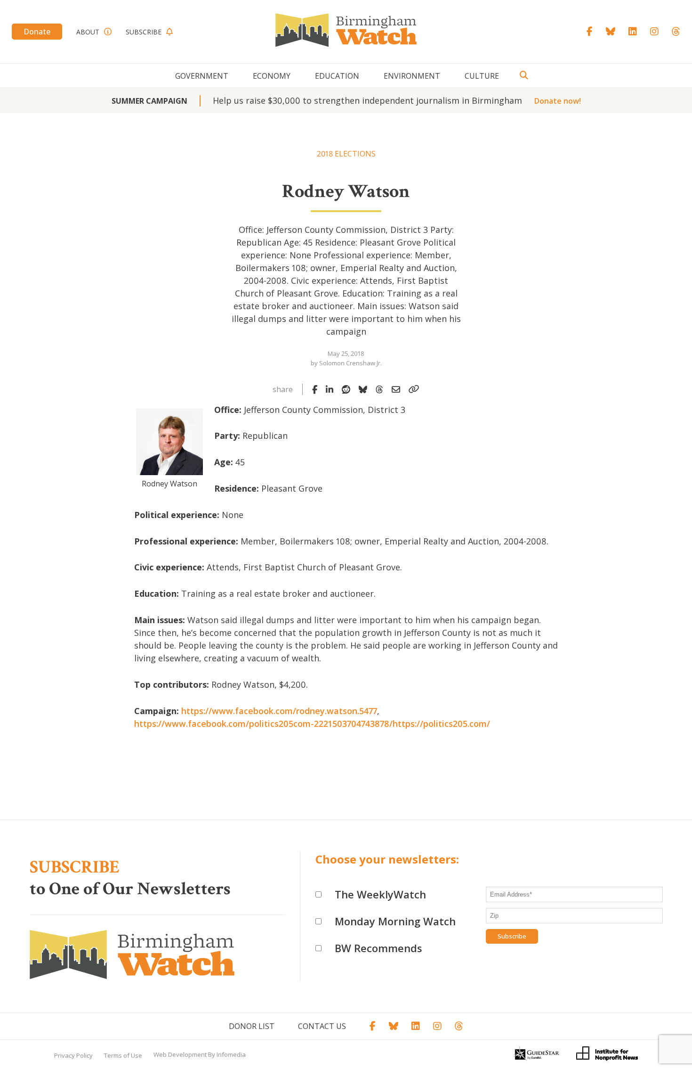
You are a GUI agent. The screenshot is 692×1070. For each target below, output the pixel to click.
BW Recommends (378, 948)
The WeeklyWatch (380, 894)
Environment (412, 76)
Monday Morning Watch (395, 921)
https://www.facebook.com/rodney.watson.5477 (279, 710)
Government (201, 76)
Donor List (251, 1026)
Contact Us (322, 1026)
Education (337, 76)
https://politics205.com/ (441, 723)
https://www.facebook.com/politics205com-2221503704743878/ (263, 723)
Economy (271, 76)
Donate (37, 31)
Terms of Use (123, 1055)
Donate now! (557, 101)
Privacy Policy (73, 1055)
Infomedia (231, 1054)
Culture (482, 76)
